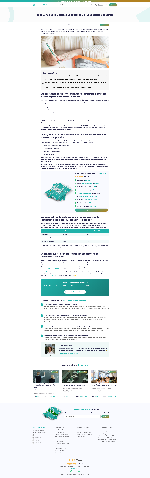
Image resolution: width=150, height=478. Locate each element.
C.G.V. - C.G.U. (80, 429)
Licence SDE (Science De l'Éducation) (58, 267)
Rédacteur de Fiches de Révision (68, 353)
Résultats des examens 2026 (63, 439)
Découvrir (113, 5)
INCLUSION (54, 371)
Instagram (38, 437)
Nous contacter (59, 452)
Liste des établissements (62, 436)
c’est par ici (51, 275)
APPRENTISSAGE (82, 371)
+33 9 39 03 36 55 (39, 430)
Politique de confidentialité (83, 432)
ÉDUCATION (112, 371)
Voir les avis (75, 468)
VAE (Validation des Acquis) (62, 443)
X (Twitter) (38, 443)
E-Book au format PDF (52, 272)
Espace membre (59, 450)
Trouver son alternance (61, 434)
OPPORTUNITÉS (104, 24)
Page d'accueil (59, 429)
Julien (44, 25)
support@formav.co (40, 432)
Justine (37, 396)
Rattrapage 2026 (59, 441)
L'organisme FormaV (61, 448)
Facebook (38, 435)
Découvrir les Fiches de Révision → (75, 292)
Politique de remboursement (84, 434)
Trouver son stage (60, 432)
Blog (56, 455)
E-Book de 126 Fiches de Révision (50, 269)
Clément (96, 396)
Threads (37, 440)
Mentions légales (81, 436)
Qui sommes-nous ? (60, 446)
